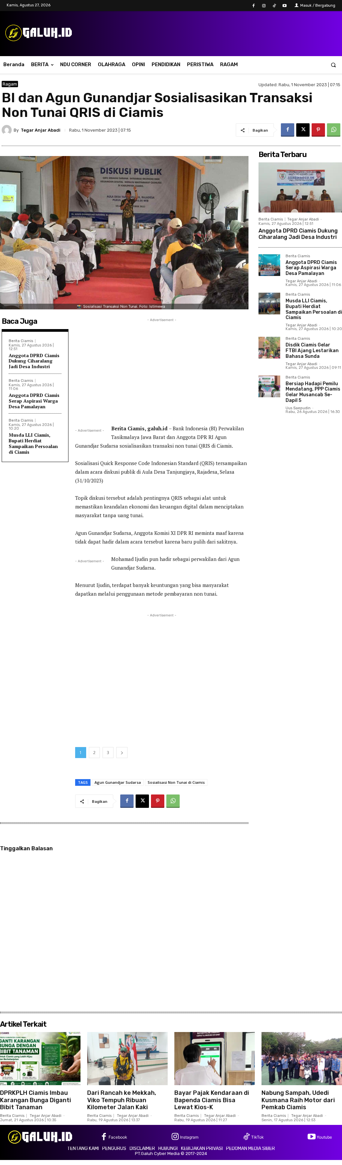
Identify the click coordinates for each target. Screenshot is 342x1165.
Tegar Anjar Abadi (40, 130)
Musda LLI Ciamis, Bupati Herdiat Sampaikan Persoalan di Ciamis (33, 443)
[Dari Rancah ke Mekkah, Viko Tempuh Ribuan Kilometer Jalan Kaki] (127, 1058)
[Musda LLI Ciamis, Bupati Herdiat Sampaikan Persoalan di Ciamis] (269, 303)
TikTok (257, 1137)
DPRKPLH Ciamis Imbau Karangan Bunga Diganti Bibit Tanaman (35, 1100)
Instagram (189, 1137)
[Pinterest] (318, 130)
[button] (333, 64)
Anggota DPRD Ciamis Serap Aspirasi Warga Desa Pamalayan (34, 401)
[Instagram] (264, 6)
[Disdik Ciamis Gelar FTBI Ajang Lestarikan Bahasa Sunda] (269, 347)
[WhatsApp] (333, 130)
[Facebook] (253, 6)
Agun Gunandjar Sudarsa (118, 782)
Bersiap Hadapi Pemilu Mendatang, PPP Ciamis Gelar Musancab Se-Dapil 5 (313, 392)
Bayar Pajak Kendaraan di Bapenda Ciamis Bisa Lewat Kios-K (211, 1100)
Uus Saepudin (298, 408)
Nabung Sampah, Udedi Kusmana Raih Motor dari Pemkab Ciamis (298, 1100)
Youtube (324, 1137)
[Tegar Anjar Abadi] (8, 130)
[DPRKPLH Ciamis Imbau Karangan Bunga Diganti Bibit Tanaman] (40, 1058)
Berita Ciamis (21, 341)
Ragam (10, 84)
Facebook (118, 1137)
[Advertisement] (161, 370)
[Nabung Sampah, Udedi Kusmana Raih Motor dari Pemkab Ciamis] (302, 1058)
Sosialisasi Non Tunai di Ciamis (176, 782)
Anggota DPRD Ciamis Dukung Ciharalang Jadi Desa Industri (34, 361)
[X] (303, 130)
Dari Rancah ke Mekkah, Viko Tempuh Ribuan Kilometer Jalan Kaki (121, 1100)
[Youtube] (285, 6)
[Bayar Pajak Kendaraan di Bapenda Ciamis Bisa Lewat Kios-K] (214, 1058)
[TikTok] (274, 6)
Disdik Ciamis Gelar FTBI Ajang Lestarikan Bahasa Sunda (312, 350)
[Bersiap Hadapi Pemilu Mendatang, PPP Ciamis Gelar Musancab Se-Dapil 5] (269, 386)
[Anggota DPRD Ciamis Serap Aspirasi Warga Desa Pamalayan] (269, 265)
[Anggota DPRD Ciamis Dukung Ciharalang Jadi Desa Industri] (300, 187)
